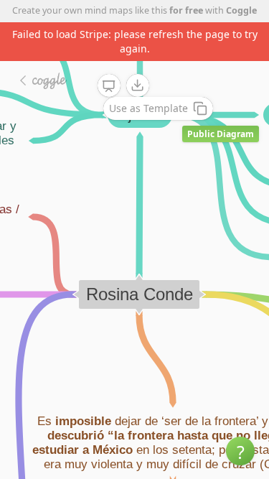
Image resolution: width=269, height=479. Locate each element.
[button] (240, 451)
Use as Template (148, 108)
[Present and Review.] (109, 86)
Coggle (241, 10)
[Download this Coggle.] (137, 85)
